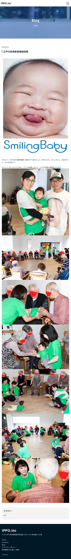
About (4, 540)
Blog (3, 545)
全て (5, 515)
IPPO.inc (6, 3)
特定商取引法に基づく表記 (10, 550)
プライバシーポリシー (9, 547)
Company (5, 542)
